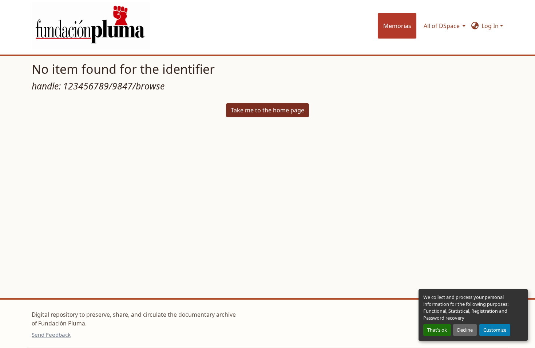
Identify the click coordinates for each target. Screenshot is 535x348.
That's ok (437, 330)
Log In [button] (491, 26)
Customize (494, 330)
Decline (465, 330)
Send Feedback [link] (51, 334)
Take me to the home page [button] (267, 110)
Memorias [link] (397, 26)
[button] (91, 25)
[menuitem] (443, 26)
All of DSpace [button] (442, 26)
